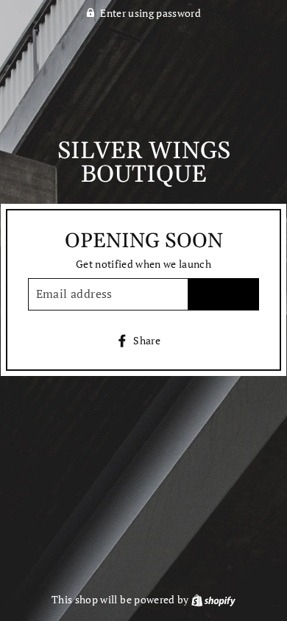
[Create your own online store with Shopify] (213, 599)
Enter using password (150, 13)
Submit (224, 293)
